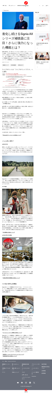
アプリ (3, 372)
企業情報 (44, 370)
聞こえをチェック (12, 5)
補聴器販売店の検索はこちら (9, 356)
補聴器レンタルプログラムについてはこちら (13, 354)
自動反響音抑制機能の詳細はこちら (11, 277)
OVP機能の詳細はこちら (8, 232)
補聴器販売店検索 (20, 5)
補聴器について (6, 65)
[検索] (40, 6)
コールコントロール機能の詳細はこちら (12, 332)
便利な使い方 (20, 65)
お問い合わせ (25, 374)
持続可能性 (44, 364)
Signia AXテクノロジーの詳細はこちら (12, 135)
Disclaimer (34, 376)
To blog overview (6, 10)
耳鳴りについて (15, 372)
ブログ (23, 372)
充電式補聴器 (13, 65)
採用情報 (44, 373)
